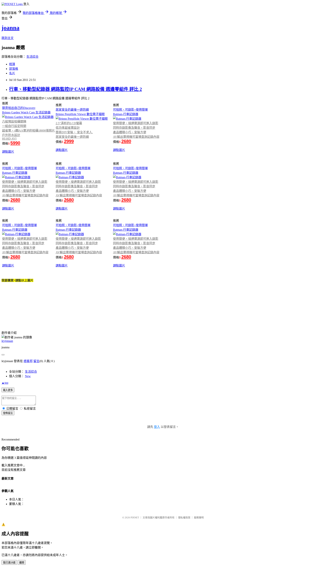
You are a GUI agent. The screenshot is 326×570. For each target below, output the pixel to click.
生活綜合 (32, 56)
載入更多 (8, 390)
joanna (10, 27)
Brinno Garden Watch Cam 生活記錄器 (26, 112)
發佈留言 (8, 413)
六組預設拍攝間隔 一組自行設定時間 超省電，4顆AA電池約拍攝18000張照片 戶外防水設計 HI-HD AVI (28, 130)
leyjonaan (7, 340)
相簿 (12, 64)
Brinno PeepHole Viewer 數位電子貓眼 (80, 114)
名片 (12, 73)
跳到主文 (8, 38)
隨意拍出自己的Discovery (18, 108)
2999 (69, 141)
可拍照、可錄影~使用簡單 (130, 109)
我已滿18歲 (9, 562)
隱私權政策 (184, 517)
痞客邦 (28, 361)
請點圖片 (8, 151)
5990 (15, 143)
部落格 (13, 68)
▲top (5, 382)
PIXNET (135, 517)
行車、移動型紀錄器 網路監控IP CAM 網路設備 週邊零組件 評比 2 (75, 89)
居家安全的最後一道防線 (72, 109)
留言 (36, 361)
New (28, 376)
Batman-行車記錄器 (125, 114)
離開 (21, 562)
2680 (126, 141)
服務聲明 (199, 517)
